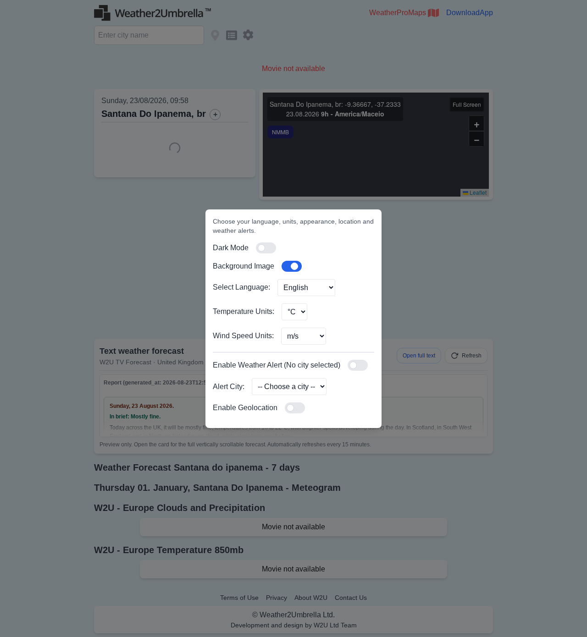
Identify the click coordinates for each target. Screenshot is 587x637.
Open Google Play (424, 467)
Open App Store (511, 467)
